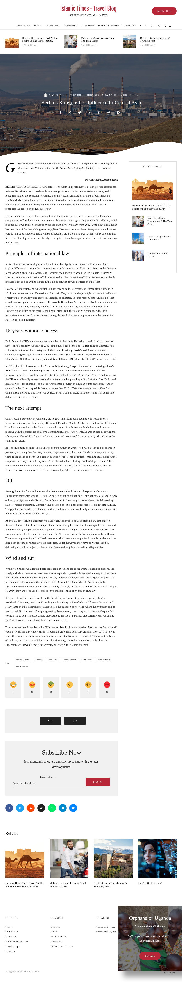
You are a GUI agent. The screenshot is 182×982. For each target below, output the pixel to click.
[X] (140, 26)
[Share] (60, 112)
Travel (38, 26)
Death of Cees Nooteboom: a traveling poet (155, 39)
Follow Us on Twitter (62, 946)
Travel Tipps (53, 26)
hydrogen (87, 660)
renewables (22, 666)
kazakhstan (104, 660)
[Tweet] (69, 112)
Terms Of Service (105, 926)
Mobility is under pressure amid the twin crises (97, 39)
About (54, 931)
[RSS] (145, 26)
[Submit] (79, 112)
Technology (70, 26)
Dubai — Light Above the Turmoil (158, 238)
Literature (88, 26)
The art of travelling (150, 883)
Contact (55, 926)
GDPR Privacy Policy (108, 931)
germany (53, 660)
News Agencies (57, 95)
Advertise (56, 941)
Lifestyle (130, 26)
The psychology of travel (157, 255)
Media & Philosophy (109, 26)
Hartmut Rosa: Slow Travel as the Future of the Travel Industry (40, 39)
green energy (70, 660)
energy (39, 660)
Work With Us (58, 936)
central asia (23, 660)
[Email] (89, 112)
